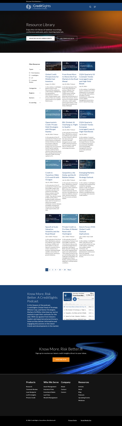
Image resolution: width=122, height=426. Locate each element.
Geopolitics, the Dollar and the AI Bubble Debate (69, 175)
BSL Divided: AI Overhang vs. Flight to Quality (70, 124)
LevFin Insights (31, 395)
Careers (63, 392)
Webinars (81, 400)
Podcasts (81, 395)
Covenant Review (33, 81)
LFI (32, 78)
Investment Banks (49, 392)
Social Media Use (86, 420)
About (63, 386)
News (80, 389)
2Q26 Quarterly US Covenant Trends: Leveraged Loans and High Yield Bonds (87, 79)
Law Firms (47, 395)
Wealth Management (50, 397)
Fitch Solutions (35, 73)
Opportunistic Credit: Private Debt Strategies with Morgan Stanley (51, 127)
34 (65, 270)
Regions (31, 93)
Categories (33, 88)
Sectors (31, 98)
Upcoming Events (84, 397)
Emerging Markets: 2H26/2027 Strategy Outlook (86, 175)
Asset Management (50, 386)
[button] (95, 7)
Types (31, 69)
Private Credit (30, 397)
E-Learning (32, 102)
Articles (81, 386)
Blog (79, 392)
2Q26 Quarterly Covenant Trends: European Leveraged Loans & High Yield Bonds (86, 127)
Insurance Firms (49, 389)
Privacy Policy (72, 420)
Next (69, 270)
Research (29, 386)
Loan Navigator (31, 392)
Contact (63, 389)
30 (60, 270)
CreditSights (34, 75)
